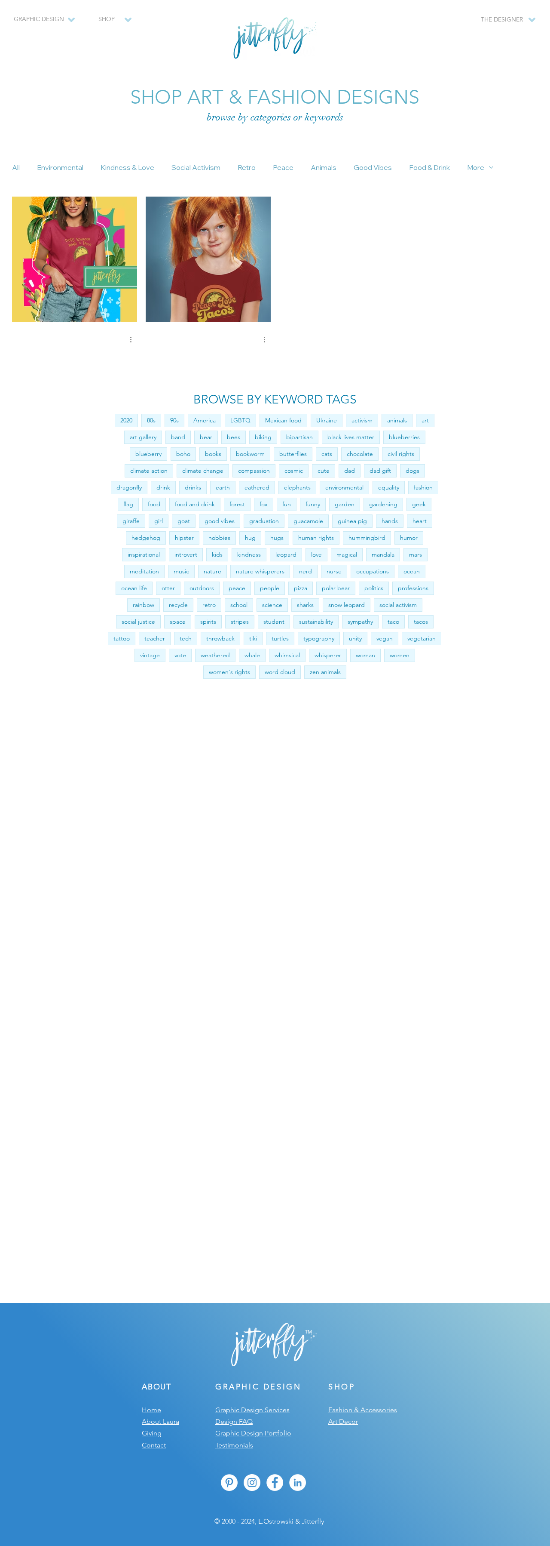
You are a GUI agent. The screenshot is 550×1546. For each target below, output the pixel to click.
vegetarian (421, 638)
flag (128, 504)
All (16, 167)
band (178, 437)
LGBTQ (240, 420)
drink (163, 487)
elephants (297, 487)
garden (344, 504)
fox (264, 504)
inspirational (144, 554)
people (269, 588)
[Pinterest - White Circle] (229, 1482)
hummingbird (366, 538)
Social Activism (195, 167)
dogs (412, 470)
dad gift (380, 470)
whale (252, 655)
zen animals (325, 672)
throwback (220, 638)
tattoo (121, 638)
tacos (421, 621)
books (213, 454)
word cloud (280, 672)
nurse (334, 571)
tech (186, 638)
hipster (184, 538)
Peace (283, 167)
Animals (323, 167)
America (204, 420)
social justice (138, 621)
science (272, 605)
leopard (285, 554)
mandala (383, 554)
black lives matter (350, 437)
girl (158, 521)
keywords (324, 117)
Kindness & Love (127, 167)
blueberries (404, 437)
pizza (300, 588)
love (316, 554)
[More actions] (133, 339)
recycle (178, 605)
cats (326, 454)
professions (413, 588)
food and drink (195, 504)
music (181, 571)
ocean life (134, 588)
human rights (316, 538)
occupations (372, 571)
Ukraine (326, 420)
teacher (154, 638)
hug (250, 538)
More (475, 167)
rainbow (143, 605)
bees (233, 437)
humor (409, 538)
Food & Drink (429, 167)
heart (419, 521)
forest (237, 504)
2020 (126, 420)
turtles (280, 638)
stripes (240, 621)
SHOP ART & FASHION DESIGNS (274, 96)
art (425, 420)
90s (174, 420)
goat (183, 521)
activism (362, 420)
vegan (384, 638)
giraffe (131, 521)
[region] (110, 24)
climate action (149, 470)
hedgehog (145, 538)
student (273, 621)
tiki (253, 638)
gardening (383, 504)
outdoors (201, 588)
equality (388, 487)
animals (397, 420)
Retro (247, 167)
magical (346, 554)
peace (237, 588)
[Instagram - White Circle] (252, 1482)
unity (355, 638)
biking (263, 437)
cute (324, 470)
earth (223, 487)
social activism (398, 605)
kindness (249, 554)
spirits (208, 621)
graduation (264, 521)
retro (209, 605)
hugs (277, 538)
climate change (202, 470)
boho (183, 454)
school (239, 605)
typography (318, 638)
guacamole (308, 521)
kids (217, 554)
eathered (256, 487)
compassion (254, 470)
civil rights (401, 454)
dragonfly (129, 487)
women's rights (229, 672)
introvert (185, 554)
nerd (305, 571)
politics (373, 588)
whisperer (328, 655)
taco (393, 621)
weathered (215, 655)
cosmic (293, 470)
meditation (144, 571)
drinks (193, 487)
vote (180, 655)
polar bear (336, 588)
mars (415, 554)
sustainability (316, 621)
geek (419, 504)
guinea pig (352, 521)
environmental (344, 487)
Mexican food (283, 420)
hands (390, 521)
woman (365, 655)
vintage (150, 655)
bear (206, 437)
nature (212, 571)
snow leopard (346, 605)
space (178, 621)
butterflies (293, 454)
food (154, 504)
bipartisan (299, 437)
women (399, 655)
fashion (423, 487)
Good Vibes (373, 167)
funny (313, 504)
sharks (305, 605)
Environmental (60, 167)
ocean (411, 571)
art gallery (143, 437)
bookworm (250, 454)
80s (151, 420)
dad (349, 470)
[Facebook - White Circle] (274, 1482)
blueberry (148, 454)
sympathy (360, 621)
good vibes (220, 521)
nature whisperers (260, 571)
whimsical (287, 655)
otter (168, 588)
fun (286, 504)
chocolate (360, 454)
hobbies (219, 538)
